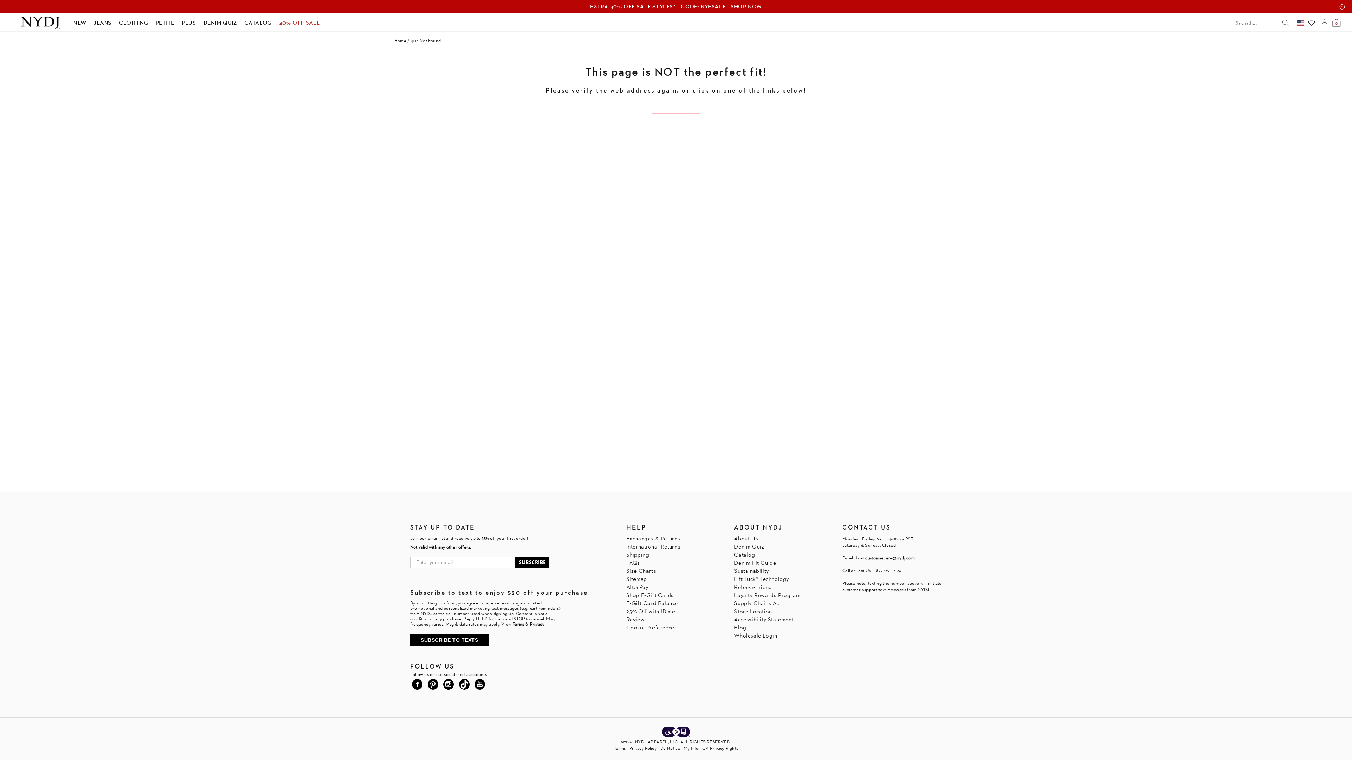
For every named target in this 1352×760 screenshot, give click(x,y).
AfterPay (637, 587)
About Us (746, 538)
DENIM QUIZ (220, 22)
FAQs (633, 562)
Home (400, 41)
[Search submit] (1285, 23)
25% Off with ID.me (650, 611)
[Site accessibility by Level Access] (676, 733)
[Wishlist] (1311, 23)
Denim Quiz (749, 546)
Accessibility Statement (764, 619)
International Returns (653, 546)
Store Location (753, 611)
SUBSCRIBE (532, 562)
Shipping (637, 554)
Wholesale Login (755, 635)
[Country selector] (1300, 22)
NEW (79, 22)
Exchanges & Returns (653, 538)
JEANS (103, 22)
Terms (620, 748)
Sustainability (751, 571)
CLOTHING (134, 22)
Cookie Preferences (651, 627)
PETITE (165, 22)
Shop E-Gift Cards (650, 595)
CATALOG (258, 22)
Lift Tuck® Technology (761, 579)
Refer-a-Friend (753, 587)
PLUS (189, 22)
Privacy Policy (643, 748)
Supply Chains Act (757, 603)
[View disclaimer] (1342, 6)
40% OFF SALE (299, 22)
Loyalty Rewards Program (767, 595)
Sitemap (636, 579)
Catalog (744, 554)
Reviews (636, 619)
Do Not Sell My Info (679, 748)
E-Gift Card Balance (652, 603)
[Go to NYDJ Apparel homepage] (40, 22)
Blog (740, 627)
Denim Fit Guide (755, 562)
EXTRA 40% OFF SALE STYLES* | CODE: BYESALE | (676, 6)
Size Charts (641, 571)
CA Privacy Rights (720, 748)
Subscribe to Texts (449, 640)
